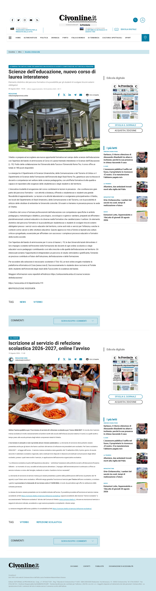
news (23, 302)
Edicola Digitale (128, 29)
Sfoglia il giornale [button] (125, 125)
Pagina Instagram (24, 20)
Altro (20, 52)
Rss (37, 20)
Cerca (135, 20)
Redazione (13, 94)
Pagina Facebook (12, 20)
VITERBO (38, 302)
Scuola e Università (32, 52)
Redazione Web (21, 358)
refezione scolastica (49, 522)
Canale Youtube (31, 20)
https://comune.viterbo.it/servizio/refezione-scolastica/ (40, 496)
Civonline (12, 52)
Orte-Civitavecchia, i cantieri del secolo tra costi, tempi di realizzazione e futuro (118, 203)
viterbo (24, 522)
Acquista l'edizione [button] (125, 130)
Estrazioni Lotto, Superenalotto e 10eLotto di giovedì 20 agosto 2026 (118, 217)
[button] (142, 20)
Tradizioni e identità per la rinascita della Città (26, 31)
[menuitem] (18, 37)
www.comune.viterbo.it (67, 499)
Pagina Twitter (18, 20)
